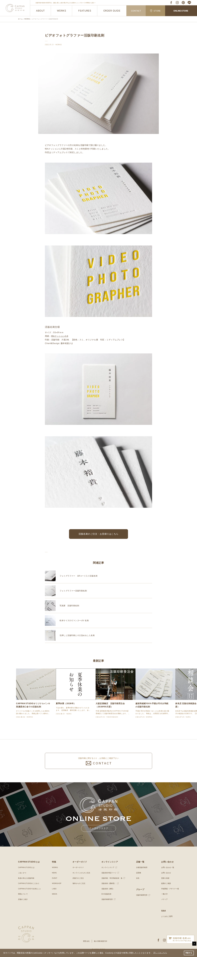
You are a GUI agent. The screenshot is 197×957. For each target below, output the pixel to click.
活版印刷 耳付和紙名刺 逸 (111, 878)
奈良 (137, 878)
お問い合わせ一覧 (167, 867)
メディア (164, 899)
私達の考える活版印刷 (26, 878)
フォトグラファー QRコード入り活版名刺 (78, 576)
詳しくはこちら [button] (160, 953)
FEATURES (84, 10)
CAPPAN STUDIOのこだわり (28, 883)
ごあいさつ (22, 873)
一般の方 (164, 894)
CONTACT (136, 11)
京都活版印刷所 (141, 867)
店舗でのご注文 (78, 878)
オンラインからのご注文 (81, 873)
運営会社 (86, 941)
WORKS (61, 10)
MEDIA (54, 894)
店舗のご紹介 (23, 899)
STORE (157, 11)
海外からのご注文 (79, 883)
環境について (23, 894)
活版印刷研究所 (107, 899)
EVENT (54, 878)
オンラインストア (98, 828)
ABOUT (40, 10)
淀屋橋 (138, 873)
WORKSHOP (56, 883)
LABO (54, 889)
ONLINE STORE (180, 11)
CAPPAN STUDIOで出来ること (29, 889)
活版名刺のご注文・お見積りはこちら (98, 534)
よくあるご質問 (166, 916)
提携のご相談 (166, 883)
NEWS (54, 873)
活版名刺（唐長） (107, 889)
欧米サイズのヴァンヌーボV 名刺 (74, 620)
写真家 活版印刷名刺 (69, 605)
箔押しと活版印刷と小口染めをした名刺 (77, 635)
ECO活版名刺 (106, 894)
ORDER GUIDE (111, 10)
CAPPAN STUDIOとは (26, 867)
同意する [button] (188, 953)
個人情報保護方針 (100, 941)
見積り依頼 (165, 878)
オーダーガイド (78, 867)
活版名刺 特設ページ (108, 873)
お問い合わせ (166, 873)
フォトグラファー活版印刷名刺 (73, 591)
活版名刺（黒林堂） (108, 883)
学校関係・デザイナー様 (170, 889)
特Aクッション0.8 (59, 336)
